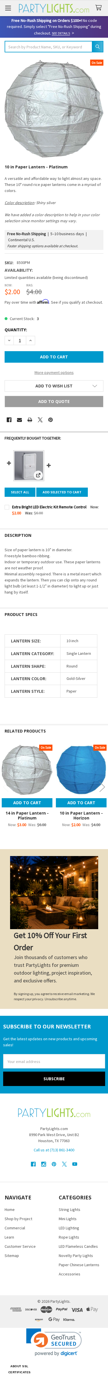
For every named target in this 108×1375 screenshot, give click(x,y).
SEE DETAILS (61, 33)
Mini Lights (68, 1218)
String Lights (69, 1209)
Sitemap (12, 1255)
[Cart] (99, 8)
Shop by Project (18, 1218)
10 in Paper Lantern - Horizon (81, 815)
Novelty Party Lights (76, 1255)
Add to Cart (27, 802)
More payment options (54, 372)
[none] (54, 109)
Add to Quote (54, 401)
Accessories (69, 1274)
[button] (54, 386)
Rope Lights (69, 1237)
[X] (40, 419)
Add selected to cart (62, 492)
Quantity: (16, 329)
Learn (9, 1237)
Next (102, 787)
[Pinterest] (50, 419)
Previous (6, 787)
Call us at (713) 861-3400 (54, 1150)
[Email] (19, 419)
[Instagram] (43, 1164)
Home (10, 1209)
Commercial (15, 1228)
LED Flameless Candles (78, 1246)
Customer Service (20, 1246)
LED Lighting (69, 1228)
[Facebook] (9, 419)
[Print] (29, 419)
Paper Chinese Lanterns (79, 1264)
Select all (20, 492)
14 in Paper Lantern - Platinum (27, 815)
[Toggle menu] (8, 8)
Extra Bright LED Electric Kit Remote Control (49, 506)
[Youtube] (74, 1164)
